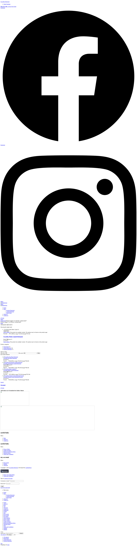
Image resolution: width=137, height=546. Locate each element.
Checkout (5, 465)
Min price (3, 353)
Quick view (6, 331)
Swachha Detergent (5, 1)
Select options (6, 332)
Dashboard (5, 510)
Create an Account (8, 478)
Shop (4, 438)
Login (2, 486)
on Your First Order (8, 6)
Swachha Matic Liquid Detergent (13, 336)
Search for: (3, 533)
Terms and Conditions (8, 454)
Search (21, 533)
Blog (4, 505)
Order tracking (6, 518)
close (8, 544)
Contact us (5, 440)
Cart (4, 506)
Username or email (5, 481)
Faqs (4, 512)
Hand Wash (6, 346)
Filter (39, 353)
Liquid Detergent (7, 348)
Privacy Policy (6, 449)
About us (5, 439)
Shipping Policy (7, 453)
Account (3, 385)
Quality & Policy (7, 450)
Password (3, 483)
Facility (5, 511)
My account (6, 462)
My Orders (5, 516)
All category (6, 537)
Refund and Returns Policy (9, 451)
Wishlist (5, 464)
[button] (68, 435)
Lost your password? (5, 487)
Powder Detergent (7, 349)
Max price (21, 353)
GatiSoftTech (28, 467)
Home (4, 492)
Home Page (3, 320)
